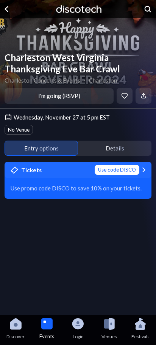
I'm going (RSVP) (59, 95)
